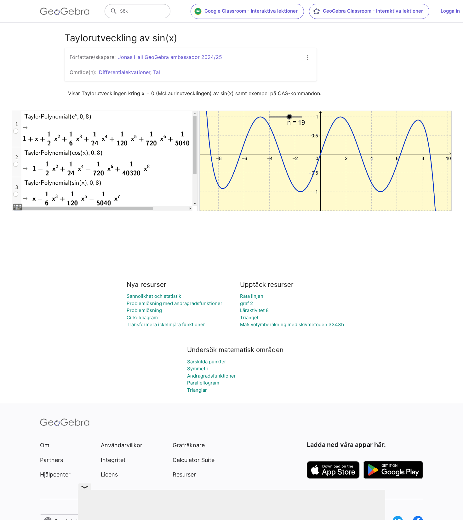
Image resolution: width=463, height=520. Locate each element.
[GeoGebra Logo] (64, 11)
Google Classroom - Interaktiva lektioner (251, 11)
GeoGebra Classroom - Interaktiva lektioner (373, 11)
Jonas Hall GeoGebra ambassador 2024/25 (170, 57)
